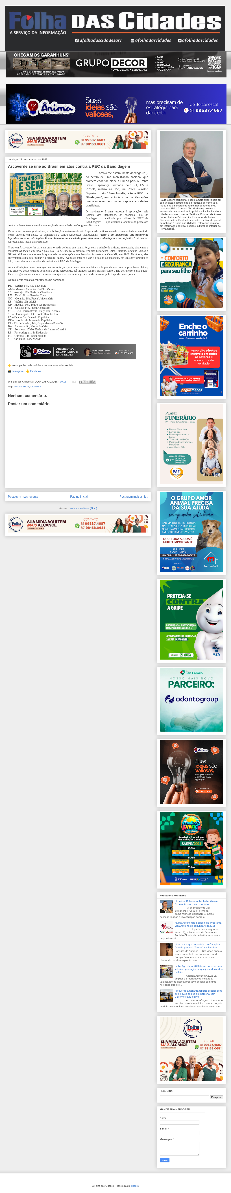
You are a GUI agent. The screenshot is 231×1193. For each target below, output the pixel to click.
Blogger (134, 1185)
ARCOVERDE (21, 386)
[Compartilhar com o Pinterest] (94, 382)
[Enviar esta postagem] (74, 381)
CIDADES (35, 386)
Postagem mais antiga (134, 496)
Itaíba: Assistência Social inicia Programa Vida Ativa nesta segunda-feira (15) (198, 924)
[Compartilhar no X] (87, 382)
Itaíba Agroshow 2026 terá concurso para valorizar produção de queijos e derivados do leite (199, 969)
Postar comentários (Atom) (83, 508)
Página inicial (79, 496)
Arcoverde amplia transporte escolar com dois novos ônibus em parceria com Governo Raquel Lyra (198, 993)
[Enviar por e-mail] (80, 382)
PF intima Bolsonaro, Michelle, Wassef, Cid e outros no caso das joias (197, 903)
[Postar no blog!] (84, 382)
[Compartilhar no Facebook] (91, 382)
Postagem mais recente (23, 496)
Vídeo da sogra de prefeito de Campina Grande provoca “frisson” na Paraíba (197, 946)
